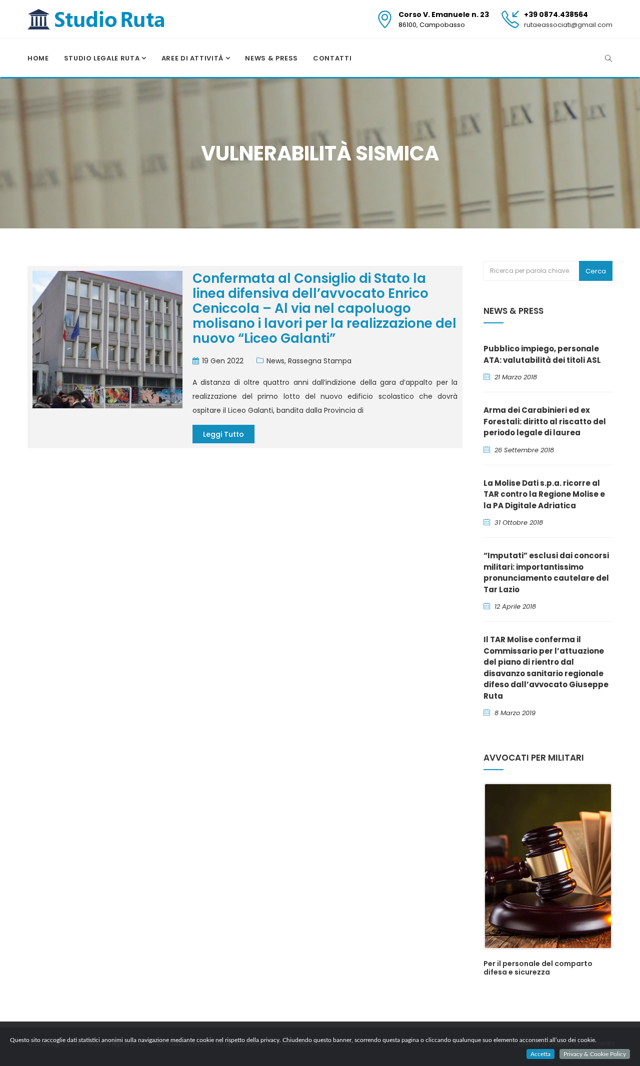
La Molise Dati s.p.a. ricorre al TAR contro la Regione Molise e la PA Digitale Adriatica (544, 494)
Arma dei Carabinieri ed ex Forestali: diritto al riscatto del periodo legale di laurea (545, 421)
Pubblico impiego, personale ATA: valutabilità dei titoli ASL (542, 354)
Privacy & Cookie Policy (595, 1054)
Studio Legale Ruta (103, 58)
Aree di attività (194, 58)
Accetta (540, 1054)
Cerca (596, 271)
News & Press (271, 58)
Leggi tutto (223, 434)
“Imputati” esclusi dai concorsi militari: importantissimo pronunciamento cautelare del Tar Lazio (546, 572)
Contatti (332, 58)
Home (38, 58)
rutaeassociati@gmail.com (568, 24)
